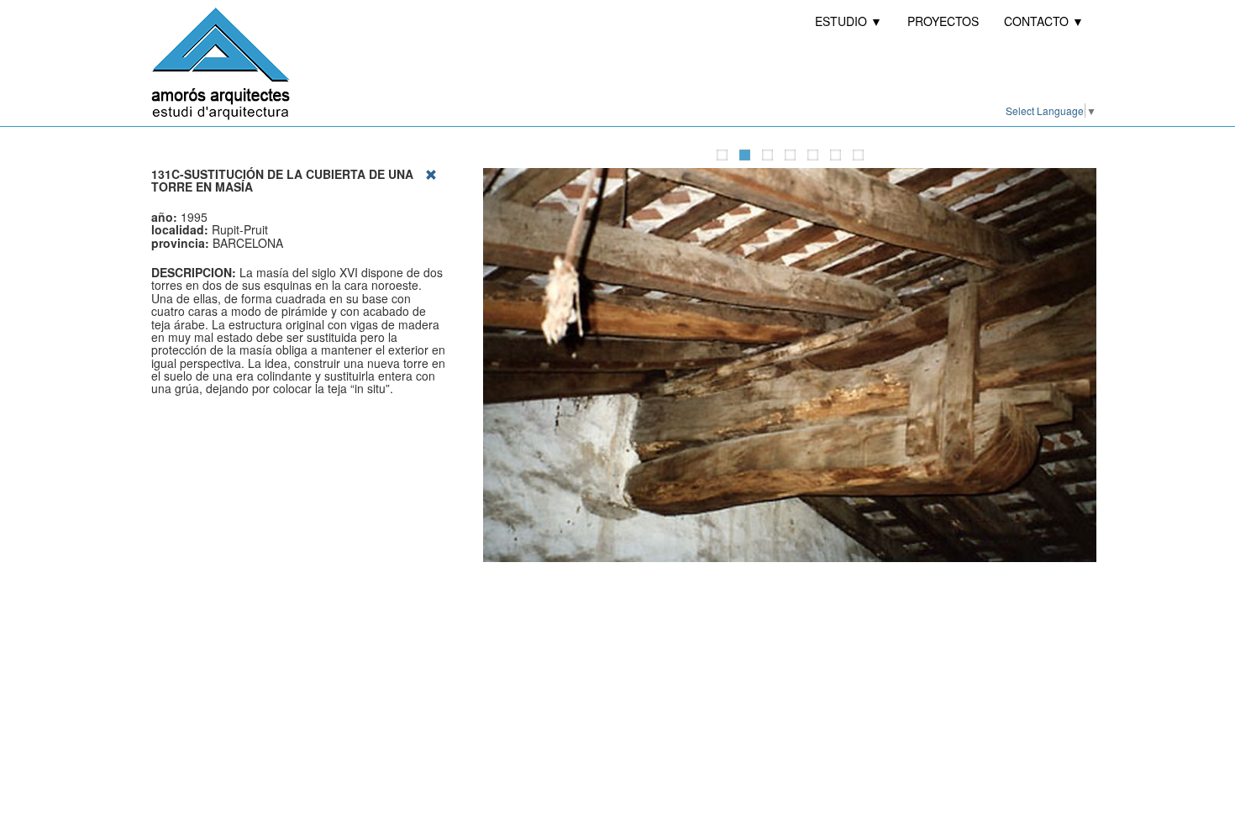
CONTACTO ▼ (1044, 21)
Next (1083, 365)
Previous (495, 365)
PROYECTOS (943, 21)
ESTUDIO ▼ (848, 21)
